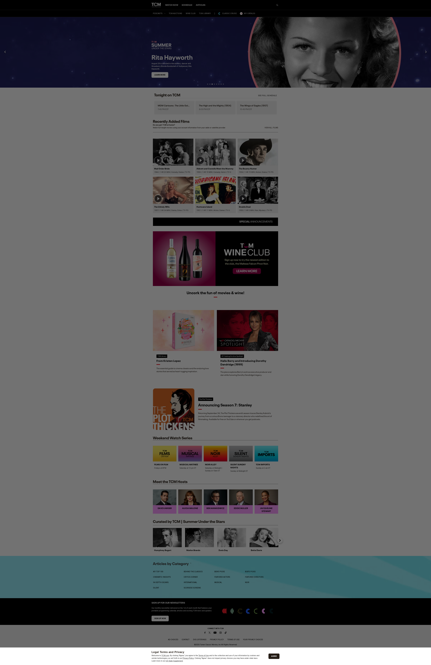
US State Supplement (174, 661)
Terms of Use (203, 655)
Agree (274, 656)
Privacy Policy (188, 658)
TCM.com (165, 655)
